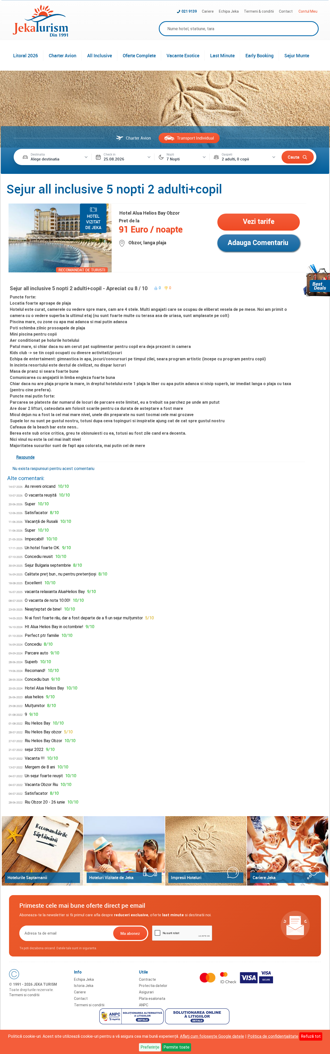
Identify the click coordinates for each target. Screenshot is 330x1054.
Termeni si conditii (24, 995)
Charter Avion (62, 55)
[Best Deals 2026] (316, 280)
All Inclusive (99, 55)
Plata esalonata (152, 998)
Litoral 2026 (25, 55)
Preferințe (150, 1047)
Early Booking (259, 55)
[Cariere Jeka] (287, 851)
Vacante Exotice (183, 55)
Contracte (147, 979)
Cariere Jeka (264, 877)
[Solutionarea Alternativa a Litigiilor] (132, 1017)
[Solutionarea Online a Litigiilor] (198, 1017)
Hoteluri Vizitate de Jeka (111, 877)
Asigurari (146, 992)
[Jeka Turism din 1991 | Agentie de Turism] (40, 35)
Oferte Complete (139, 55)
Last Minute (222, 55)
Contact (286, 11)
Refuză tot (311, 1036)
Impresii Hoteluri (186, 877)
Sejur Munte (296, 55)
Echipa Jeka (229, 11)
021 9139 (189, 11)
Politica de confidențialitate (273, 1036)
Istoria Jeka (83, 986)
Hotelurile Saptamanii (27, 877)
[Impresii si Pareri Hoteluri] (205, 851)
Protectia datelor (153, 986)
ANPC (143, 1005)
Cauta (293, 157)
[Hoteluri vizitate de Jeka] (124, 851)
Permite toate (176, 1047)
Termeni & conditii (259, 11)
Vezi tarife (258, 221)
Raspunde (25, 457)
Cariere (208, 11)
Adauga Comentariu (258, 243)
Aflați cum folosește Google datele (212, 1036)
